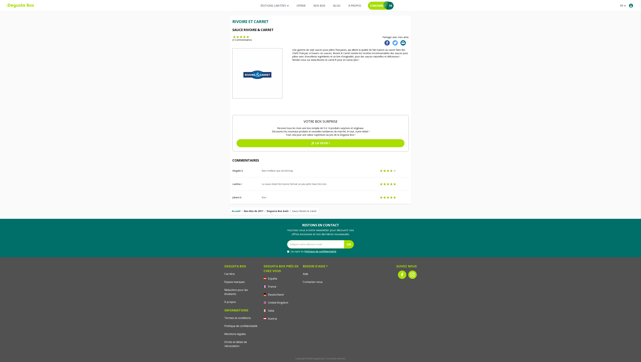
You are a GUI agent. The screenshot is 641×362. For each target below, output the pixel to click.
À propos (354, 6)
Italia (270, 310)
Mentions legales (235, 334)
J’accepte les (313, 251)
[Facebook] (386, 42)
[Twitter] (394, 42)
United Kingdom (277, 302)
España (272, 278)
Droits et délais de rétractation (235, 344)
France (271, 286)
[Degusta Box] (20, 6)
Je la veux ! (320, 143)
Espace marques (234, 282)
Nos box (319, 6)
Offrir (301, 6)
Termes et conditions (237, 318)
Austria (272, 318)
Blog (336, 6)
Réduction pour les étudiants (236, 292)
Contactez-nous (313, 282)
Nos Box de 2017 (253, 211)
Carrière (229, 274)
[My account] (631, 6)
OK (349, 244)
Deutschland (275, 294)
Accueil (236, 211)
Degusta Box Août (278, 211)
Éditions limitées (273, 6)
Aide (305, 274)
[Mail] (402, 42)
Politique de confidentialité (320, 251)
